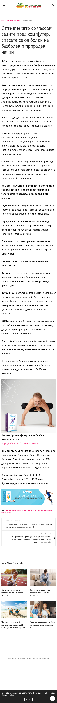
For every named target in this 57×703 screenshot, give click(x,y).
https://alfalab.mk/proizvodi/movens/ (20, 443)
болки (31, 510)
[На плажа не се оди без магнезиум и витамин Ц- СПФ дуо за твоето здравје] (14, 609)
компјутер (6, 513)
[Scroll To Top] (52, 698)
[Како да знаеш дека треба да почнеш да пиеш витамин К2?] (43, 609)
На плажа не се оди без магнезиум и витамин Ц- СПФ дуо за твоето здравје (13, 625)
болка (25, 510)
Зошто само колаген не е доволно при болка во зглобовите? (40, 593)
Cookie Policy (8, 695)
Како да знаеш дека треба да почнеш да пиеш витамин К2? (42, 625)
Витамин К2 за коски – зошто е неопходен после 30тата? (12, 593)
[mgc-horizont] (28, 496)
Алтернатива (7, 20)
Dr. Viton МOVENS (13, 510)
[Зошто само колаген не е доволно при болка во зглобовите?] (43, 577)
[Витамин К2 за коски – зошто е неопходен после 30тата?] (14, 577)
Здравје (17, 20)
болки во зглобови (43, 510)
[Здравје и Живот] (28, 5)
